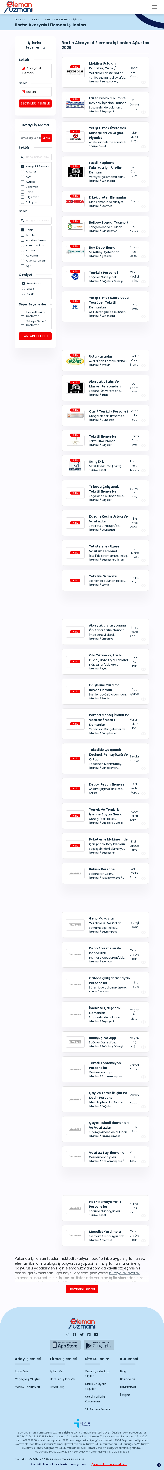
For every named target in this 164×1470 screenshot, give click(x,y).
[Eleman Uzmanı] (18, 7)
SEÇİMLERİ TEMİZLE (35, 103)
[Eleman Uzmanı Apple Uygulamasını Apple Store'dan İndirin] (65, 1345)
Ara (48, 138)
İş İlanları (36, 19)
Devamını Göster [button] (82, 1289)
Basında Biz (127, 1379)
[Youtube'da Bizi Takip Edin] (96, 1334)
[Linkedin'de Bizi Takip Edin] (89, 1334)
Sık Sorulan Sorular (97, 1409)
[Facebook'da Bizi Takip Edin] (74, 1334)
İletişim (125, 1395)
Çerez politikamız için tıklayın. (109, 1464)
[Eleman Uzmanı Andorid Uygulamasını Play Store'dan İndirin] (99, 1345)
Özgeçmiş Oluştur (27, 1379)
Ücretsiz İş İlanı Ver (62, 1379)
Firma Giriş (57, 1387)
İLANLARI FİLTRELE (35, 336)
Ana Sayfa (20, 19)
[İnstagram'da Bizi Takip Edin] (67, 1334)
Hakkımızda (128, 1387)
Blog (123, 1371)
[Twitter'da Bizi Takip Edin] (82, 1334)
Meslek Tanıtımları (27, 1387)
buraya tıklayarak (124, 1273)
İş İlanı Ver (57, 1371)
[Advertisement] (105, 336)
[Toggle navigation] (154, 7)
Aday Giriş (21, 1371)
